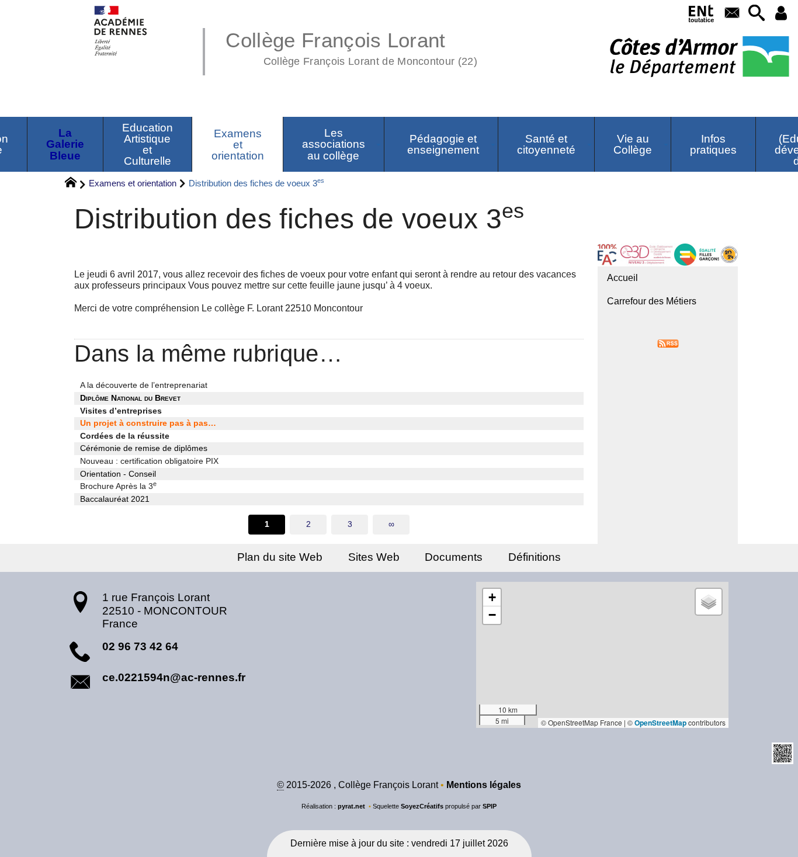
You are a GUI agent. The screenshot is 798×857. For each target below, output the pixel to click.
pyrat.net (351, 806)
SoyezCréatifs (422, 806)
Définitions (534, 557)
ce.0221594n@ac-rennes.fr (173, 677)
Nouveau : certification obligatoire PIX (149, 461)
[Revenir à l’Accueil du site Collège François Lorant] (121, 30)
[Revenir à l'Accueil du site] (75, 184)
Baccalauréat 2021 (115, 499)
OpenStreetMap (660, 722)
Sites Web (374, 557)
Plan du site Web (279, 557)
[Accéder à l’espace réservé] (781, 13)
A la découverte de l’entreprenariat (143, 385)
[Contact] (732, 13)
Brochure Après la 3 (118, 485)
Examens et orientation (132, 183)
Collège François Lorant (351, 47)
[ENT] (701, 16)
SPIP (490, 806)
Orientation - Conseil (118, 473)
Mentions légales (483, 785)
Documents (454, 557)
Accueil (622, 278)
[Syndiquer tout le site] (668, 343)
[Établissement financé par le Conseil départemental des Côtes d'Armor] (699, 58)
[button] (756, 13)
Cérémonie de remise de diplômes (143, 448)
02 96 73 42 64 (140, 646)
